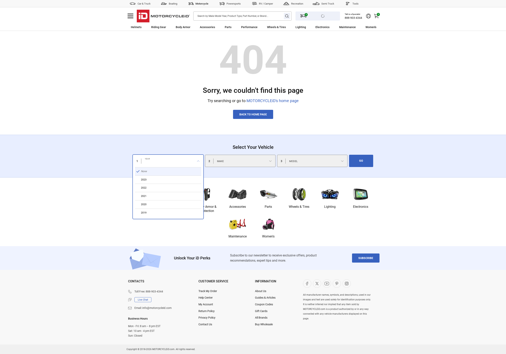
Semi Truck (327, 3)
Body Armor (183, 27)
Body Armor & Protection (206, 209)
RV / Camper (266, 3)
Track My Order (207, 291)
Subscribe (365, 258)
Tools (355, 3)
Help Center (205, 297)
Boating (173, 3)
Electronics (322, 27)
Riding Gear (158, 27)
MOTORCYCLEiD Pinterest (337, 283)
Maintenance (347, 27)
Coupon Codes (264, 304)
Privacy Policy (206, 317)
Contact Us (205, 324)
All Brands (261, 317)
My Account (205, 304)
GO (361, 160)
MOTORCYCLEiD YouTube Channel (327, 283)
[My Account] (368, 16)
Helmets (136, 27)
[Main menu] (130, 16)
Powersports (234, 3)
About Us (260, 291)
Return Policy (206, 311)
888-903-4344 (353, 17)
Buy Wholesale (264, 324)
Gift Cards (261, 311)
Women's (370, 27)
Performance (249, 27)
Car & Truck (144, 3)
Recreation (297, 3)
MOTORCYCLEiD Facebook (307, 283)
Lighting (300, 27)
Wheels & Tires (276, 27)
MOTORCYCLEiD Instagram (347, 283)
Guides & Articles (265, 297)
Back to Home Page (253, 114)
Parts (228, 27)
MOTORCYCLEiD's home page (272, 100)
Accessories (207, 27)
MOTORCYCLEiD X (317, 283)
